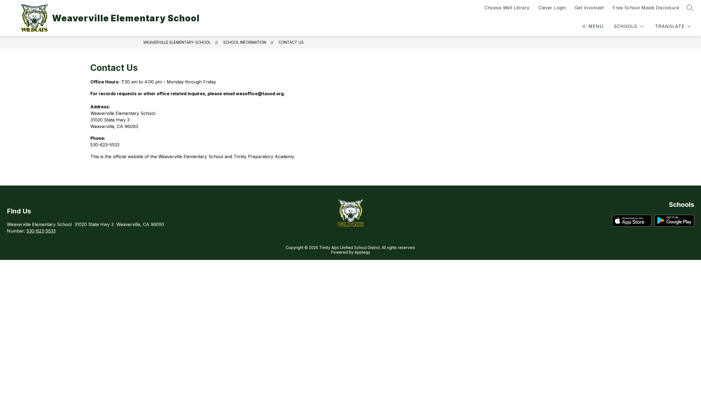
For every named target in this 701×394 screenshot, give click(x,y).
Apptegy (362, 252)
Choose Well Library (507, 7)
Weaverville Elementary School (177, 42)
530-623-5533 (41, 231)
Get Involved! (589, 7)
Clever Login (552, 7)
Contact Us (291, 42)
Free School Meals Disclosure (646, 7)
